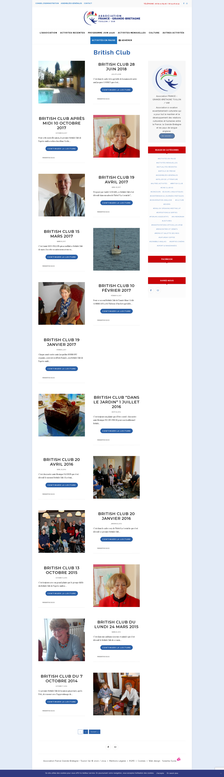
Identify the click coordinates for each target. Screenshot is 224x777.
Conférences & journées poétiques (167, 196)
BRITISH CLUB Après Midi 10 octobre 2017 (62, 123)
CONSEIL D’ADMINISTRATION (48, 3)
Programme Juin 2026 (101, 33)
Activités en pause (104, 40)
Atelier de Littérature (167, 179)
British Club (177, 183)
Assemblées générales (167, 175)
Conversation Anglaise (161, 200)
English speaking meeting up (167, 208)
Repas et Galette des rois (167, 233)
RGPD (132, 761)
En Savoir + (167, 136)
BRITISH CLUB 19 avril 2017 (116, 179)
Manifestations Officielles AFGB (167, 225)
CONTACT (88, 3)
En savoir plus (172, 773)
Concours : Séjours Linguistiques (167, 192)
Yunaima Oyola (169, 761)
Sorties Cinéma (177, 241)
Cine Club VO (167, 188)
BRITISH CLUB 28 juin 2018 (116, 66)
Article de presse (167, 171)
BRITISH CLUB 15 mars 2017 (62, 234)
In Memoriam (178, 217)
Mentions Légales (117, 761)
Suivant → (94, 732)
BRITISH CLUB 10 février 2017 (117, 288)
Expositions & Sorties (167, 212)
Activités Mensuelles (167, 163)
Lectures (167, 221)
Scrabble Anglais (158, 241)
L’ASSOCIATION (48, 33)
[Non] (220, 773)
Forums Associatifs (160, 217)
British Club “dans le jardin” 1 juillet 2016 (116, 402)
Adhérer (126, 40)
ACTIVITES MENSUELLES (132, 33)
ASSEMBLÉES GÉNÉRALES (72, 3)
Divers (167, 204)
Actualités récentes (167, 167)
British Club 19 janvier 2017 (62, 342)
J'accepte (160, 773)
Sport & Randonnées (167, 246)
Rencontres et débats (167, 229)
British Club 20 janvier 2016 (116, 516)
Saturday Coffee (167, 237)
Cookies (142, 761)
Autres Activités (173, 33)
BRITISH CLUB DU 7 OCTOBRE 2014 (62, 678)
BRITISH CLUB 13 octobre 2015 (61, 570)
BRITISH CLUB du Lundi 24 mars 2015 (116, 624)
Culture (154, 33)
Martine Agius (104, 99)
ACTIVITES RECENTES (72, 33)
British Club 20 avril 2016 (61, 462)
